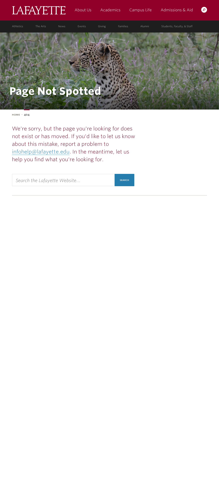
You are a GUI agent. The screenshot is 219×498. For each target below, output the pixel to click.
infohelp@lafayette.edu (40, 152)
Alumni (144, 26)
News (61, 26)
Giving (102, 26)
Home (16, 114)
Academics (110, 10)
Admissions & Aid (177, 10)
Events (82, 26)
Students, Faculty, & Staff (176, 26)
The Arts (40, 26)
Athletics (17, 26)
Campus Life (140, 10)
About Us (83, 10)
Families (123, 26)
